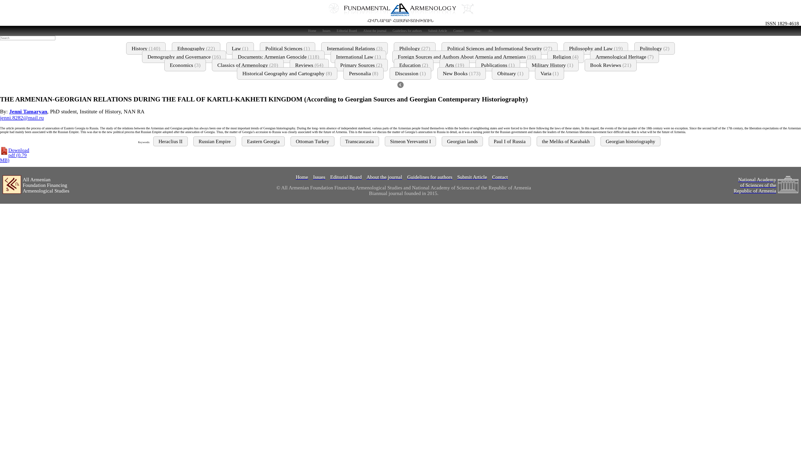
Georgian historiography (630, 141)
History (146, 48)
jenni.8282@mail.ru (22, 118)
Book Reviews (610, 65)
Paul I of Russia (510, 141)
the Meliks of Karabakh (566, 141)
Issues (326, 30)
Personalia (363, 73)
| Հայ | (477, 30)
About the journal (374, 30)
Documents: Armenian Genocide (278, 57)
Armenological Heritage (625, 57)
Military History (552, 65)
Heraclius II (171, 141)
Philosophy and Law (596, 48)
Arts (454, 65)
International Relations (354, 48)
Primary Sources (361, 65)
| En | (490, 30)
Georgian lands (462, 141)
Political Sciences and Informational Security (499, 48)
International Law (358, 57)
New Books (461, 73)
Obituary (510, 73)
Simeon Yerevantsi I (410, 141)
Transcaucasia (359, 141)
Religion (565, 57)
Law (240, 48)
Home (312, 30)
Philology (414, 48)
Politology (654, 48)
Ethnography (196, 48)
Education (413, 65)
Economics (185, 65)
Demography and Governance (184, 57)
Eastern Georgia (263, 141)
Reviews (309, 65)
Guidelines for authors (407, 30)
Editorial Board (347, 30)
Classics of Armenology (247, 65)
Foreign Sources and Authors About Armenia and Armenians (467, 57)
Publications (498, 65)
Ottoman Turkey (312, 141)
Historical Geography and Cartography (287, 73)
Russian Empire (215, 141)
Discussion (410, 73)
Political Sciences (287, 48)
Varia (549, 73)
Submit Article (437, 30)
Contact (458, 30)
